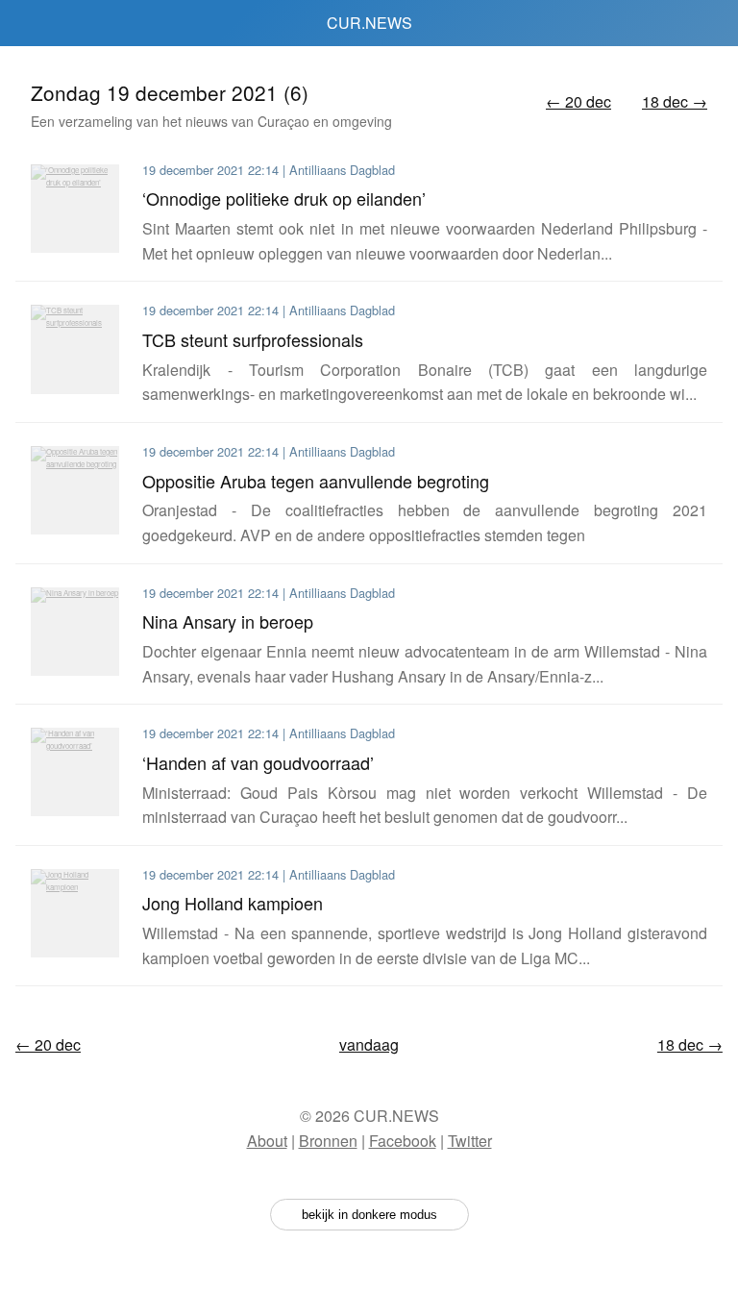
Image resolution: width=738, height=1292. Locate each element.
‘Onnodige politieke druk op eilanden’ (284, 198)
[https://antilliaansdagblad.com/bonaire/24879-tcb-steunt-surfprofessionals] (75, 349)
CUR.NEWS (369, 23)
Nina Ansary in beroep (227, 621)
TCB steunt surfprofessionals (252, 339)
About (267, 1141)
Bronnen (328, 1141)
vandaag (369, 1044)
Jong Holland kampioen (232, 902)
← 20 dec (578, 101)
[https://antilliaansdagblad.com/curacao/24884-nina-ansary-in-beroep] (75, 631)
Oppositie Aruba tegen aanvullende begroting (315, 480)
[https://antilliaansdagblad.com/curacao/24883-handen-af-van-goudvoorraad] (75, 772)
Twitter (470, 1141)
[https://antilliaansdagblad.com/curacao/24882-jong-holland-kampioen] (75, 913)
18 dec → (674, 101)
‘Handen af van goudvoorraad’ (258, 762)
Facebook (402, 1141)
